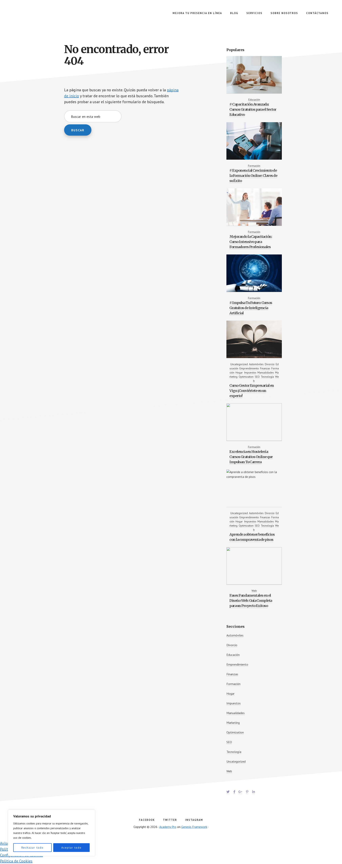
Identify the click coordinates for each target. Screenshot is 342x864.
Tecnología (267, 376)
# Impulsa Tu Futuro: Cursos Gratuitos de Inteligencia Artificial (250, 307)
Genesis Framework (194, 827)
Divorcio (270, 364)
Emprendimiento (249, 368)
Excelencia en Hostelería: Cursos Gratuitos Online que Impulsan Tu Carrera (251, 456)
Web (254, 591)
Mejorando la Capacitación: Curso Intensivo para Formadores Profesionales (250, 241)
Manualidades (265, 372)
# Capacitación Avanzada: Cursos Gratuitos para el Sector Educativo (252, 109)
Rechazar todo (32, 847)
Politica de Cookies (16, 861)
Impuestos (250, 372)
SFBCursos (39, 16)
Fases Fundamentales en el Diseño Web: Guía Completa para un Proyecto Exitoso (250, 600)
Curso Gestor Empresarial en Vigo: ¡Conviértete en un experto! (251, 390)
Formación (254, 166)
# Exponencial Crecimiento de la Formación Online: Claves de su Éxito (253, 175)
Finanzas (265, 368)
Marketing (233, 723)
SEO (257, 376)
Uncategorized (239, 364)
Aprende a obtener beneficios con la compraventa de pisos (252, 537)
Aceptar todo (71, 847)
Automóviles (256, 364)
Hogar (239, 372)
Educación (254, 99)
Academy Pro (167, 827)
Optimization (246, 376)
